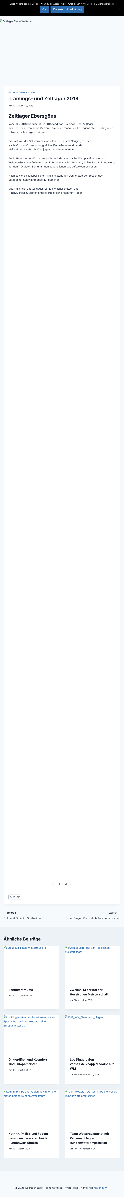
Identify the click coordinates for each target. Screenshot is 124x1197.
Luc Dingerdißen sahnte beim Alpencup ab (94, 916)
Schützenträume (20, 990)
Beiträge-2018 (27, 92)
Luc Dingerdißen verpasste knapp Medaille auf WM (92, 1064)
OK (44, 9)
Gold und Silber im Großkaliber (22, 916)
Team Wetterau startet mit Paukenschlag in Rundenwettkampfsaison (89, 1138)
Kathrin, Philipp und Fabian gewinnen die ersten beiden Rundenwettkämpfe (28, 1138)
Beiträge (13, 92)
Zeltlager (15, 897)
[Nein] (120, 7)
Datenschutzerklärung (67, 9)
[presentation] (31, 964)
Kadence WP (101, 1187)
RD (14, 105)
